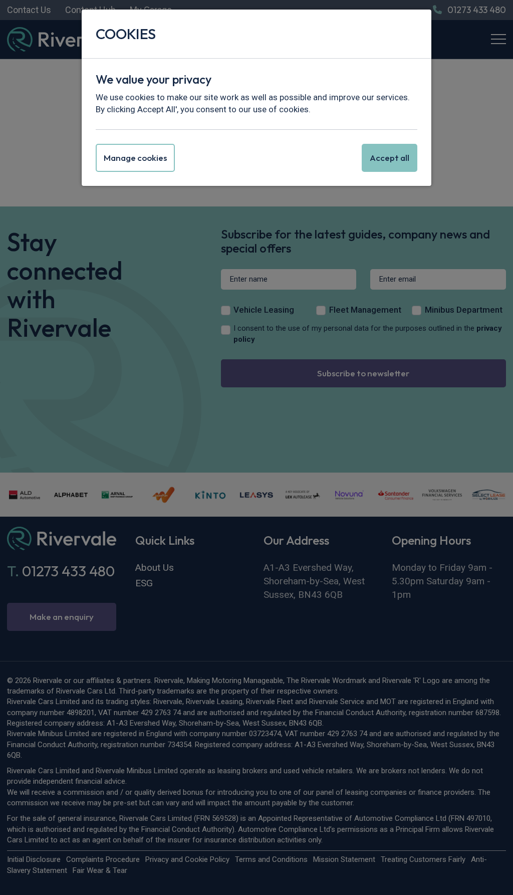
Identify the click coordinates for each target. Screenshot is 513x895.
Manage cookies (135, 157)
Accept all (389, 157)
